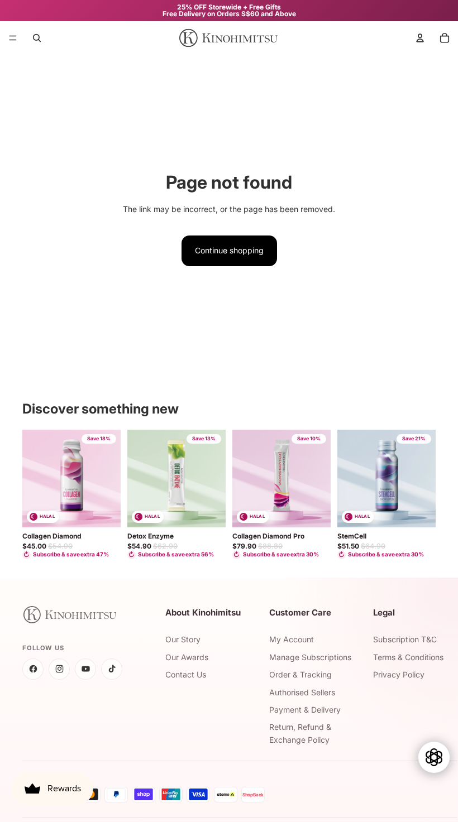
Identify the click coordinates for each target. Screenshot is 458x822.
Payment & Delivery (305, 709)
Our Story (183, 639)
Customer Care (300, 612)
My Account (291, 639)
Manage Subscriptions (310, 657)
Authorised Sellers (302, 692)
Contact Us (185, 674)
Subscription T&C (405, 639)
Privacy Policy (398, 674)
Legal (384, 612)
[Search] (37, 38)
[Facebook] (33, 669)
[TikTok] (111, 669)
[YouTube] (85, 669)
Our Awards (186, 657)
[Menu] (13, 38)
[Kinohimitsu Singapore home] (80, 614)
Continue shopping (229, 250)
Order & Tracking (300, 674)
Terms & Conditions (408, 657)
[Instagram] (59, 669)
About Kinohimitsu (203, 612)
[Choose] (103, 510)
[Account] (420, 38)
